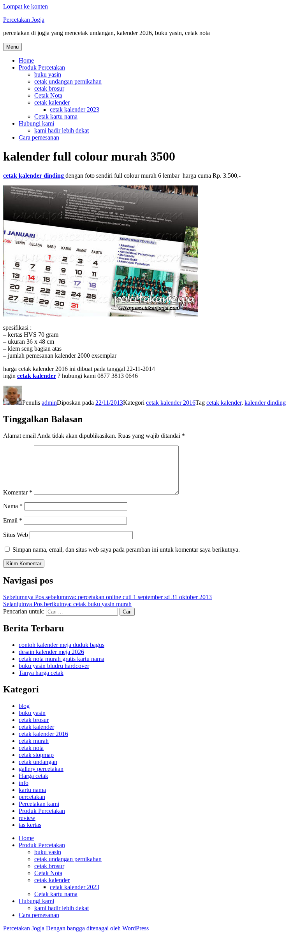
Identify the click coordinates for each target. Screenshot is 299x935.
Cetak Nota (48, 95)
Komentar (17, 492)
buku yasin (47, 74)
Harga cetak (33, 775)
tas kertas (30, 824)
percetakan (32, 796)
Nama (13, 506)
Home (26, 60)
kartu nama (32, 789)
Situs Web (15, 534)
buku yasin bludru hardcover (54, 665)
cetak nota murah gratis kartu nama (61, 658)
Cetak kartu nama (55, 116)
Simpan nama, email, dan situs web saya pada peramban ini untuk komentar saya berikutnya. (126, 549)
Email (12, 520)
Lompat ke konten (25, 6)
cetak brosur (49, 88)
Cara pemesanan (39, 137)
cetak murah (34, 741)
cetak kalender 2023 (74, 109)
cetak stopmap (36, 754)
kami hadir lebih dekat (61, 130)
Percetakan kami (39, 803)
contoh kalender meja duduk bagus (61, 644)
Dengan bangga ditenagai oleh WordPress (97, 928)
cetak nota (31, 748)
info (23, 782)
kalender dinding (265, 402)
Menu (12, 47)
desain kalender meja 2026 (51, 651)
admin (49, 402)
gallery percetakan (41, 768)
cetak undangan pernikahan (68, 81)
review (27, 817)
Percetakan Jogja (23, 19)
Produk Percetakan (42, 67)
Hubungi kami (36, 123)
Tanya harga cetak (41, 672)
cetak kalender (52, 102)
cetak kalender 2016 (170, 402)
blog (24, 706)
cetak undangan (38, 761)
